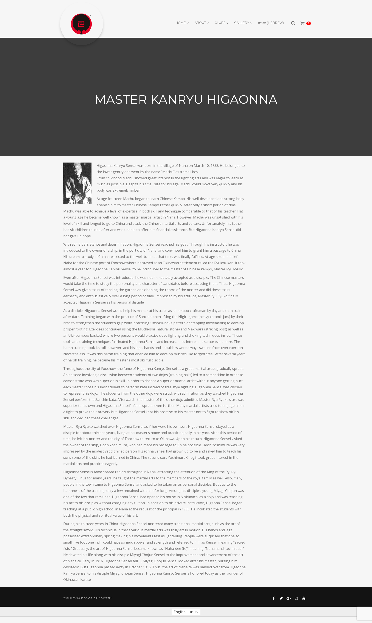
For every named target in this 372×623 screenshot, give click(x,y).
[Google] (288, 598)
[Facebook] (273, 598)
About (200, 23)
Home (180, 23)
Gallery (241, 23)
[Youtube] (304, 598)
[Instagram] (296, 598)
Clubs (220, 23)
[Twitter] (281, 598)
